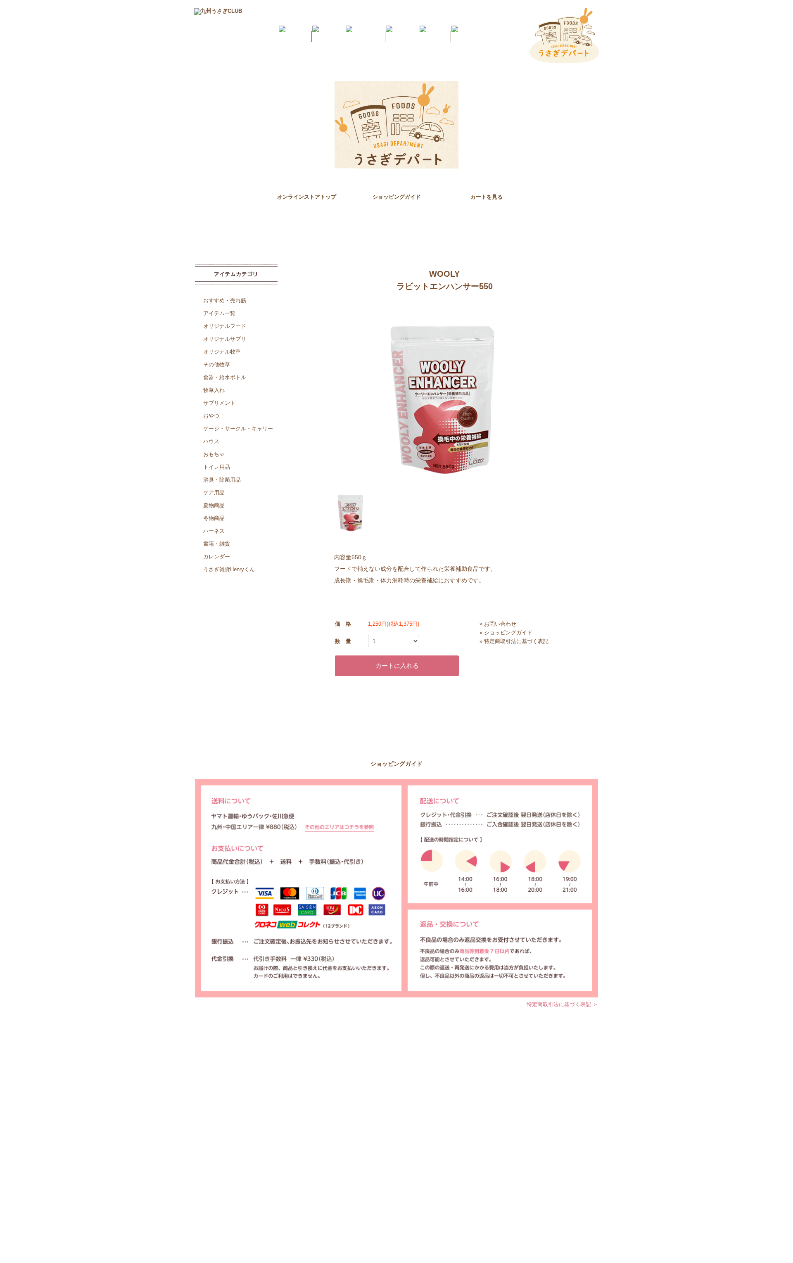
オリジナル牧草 (222, 352)
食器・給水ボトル (224, 377)
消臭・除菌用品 (222, 480)
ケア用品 (214, 492)
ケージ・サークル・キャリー (238, 428)
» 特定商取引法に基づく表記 (514, 641)
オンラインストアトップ (306, 197)
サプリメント (219, 403)
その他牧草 (216, 364)
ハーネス (214, 531)
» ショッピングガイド (506, 632)
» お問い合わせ (498, 624)
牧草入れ (214, 390)
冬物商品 (214, 518)
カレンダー (216, 556)
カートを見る (486, 197)
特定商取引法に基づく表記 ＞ (562, 1004)
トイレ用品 (216, 467)
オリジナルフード (224, 326)
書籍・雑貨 (216, 544)
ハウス (211, 441)
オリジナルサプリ (224, 339)
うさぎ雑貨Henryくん (229, 569)
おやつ (211, 416)
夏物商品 (214, 505)
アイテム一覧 (219, 313)
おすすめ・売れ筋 (224, 300)
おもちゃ (214, 454)
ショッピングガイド (397, 197)
